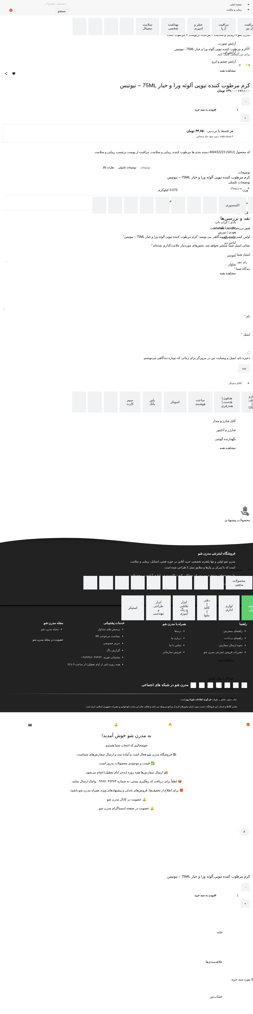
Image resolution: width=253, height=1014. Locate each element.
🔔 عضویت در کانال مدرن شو (126, 799)
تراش (230, 629)
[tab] (224, 26)
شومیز (231, 255)
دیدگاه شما (242, 268)
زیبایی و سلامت (234, 9)
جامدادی (228, 649)
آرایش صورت (227, 43)
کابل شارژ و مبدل (224, 421)
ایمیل (245, 334)
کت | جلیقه (228, 237)
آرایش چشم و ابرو (224, 61)
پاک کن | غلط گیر (222, 698)
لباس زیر (230, 242)
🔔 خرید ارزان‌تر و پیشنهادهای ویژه (75, 724)
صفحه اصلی (236, 4)
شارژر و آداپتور (226, 430)
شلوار (232, 264)
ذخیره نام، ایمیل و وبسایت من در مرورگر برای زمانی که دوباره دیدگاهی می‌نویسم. (196, 358)
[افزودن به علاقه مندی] (234, 913)
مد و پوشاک (236, 188)
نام (247, 316)
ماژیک (230, 709)
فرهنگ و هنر (235, 569)
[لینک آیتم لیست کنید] (96, 649)
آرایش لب (229, 52)
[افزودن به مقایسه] (245, 913)
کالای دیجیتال (235, 383)
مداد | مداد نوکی (223, 688)
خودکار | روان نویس (221, 678)
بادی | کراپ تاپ (225, 222)
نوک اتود (228, 639)
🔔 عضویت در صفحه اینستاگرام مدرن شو (126, 808)
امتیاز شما (242, 254)
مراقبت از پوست (138, 152)
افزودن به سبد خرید (205, 895)
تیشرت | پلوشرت (224, 227)
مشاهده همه (228, 70)
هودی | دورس (227, 232)
